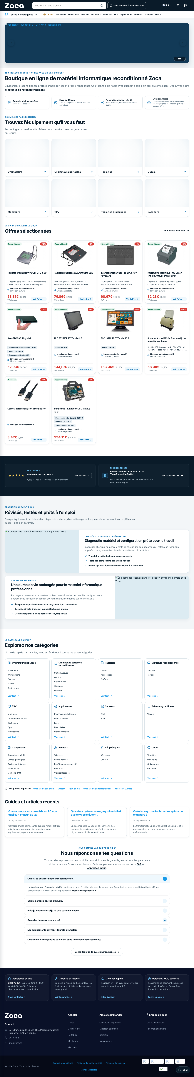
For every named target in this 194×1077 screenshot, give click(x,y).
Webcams (105, 755)
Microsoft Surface (123, 788)
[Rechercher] (102, 5)
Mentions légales (89, 1070)
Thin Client (13, 670)
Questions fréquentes (110, 1022)
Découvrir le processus (84, 890)
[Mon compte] (178, 5)
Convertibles (60, 681)
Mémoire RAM (14, 773)
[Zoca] (14, 5)
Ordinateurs (60, 14)
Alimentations (14, 768)
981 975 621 (14, 983)
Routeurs (58, 768)
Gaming (11, 679)
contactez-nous (96, 867)
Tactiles (150, 675)
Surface (104, 679)
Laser (56, 723)
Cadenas (58, 686)
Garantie (103, 1035)
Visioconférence (62, 773)
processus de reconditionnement (25, 89)
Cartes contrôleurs (16, 764)
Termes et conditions (63, 1063)
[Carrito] (185, 5)
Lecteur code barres (17, 718)
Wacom (150, 714)
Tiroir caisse (13, 731)
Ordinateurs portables (78, 14)
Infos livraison (109, 997)
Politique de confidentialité (89, 1063)
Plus (157, 14)
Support (151, 670)
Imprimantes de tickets (65, 714)
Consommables (61, 731)
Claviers (104, 759)
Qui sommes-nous (155, 1022)
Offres (71, 1022)
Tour (103, 718)
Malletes (58, 690)
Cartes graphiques (16, 759)
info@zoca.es (15, 1043)
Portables (151, 768)
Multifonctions (61, 718)
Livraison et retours (108, 1028)
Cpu (10, 727)
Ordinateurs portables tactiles (97, 788)
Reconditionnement (156, 1028)
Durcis (104, 670)
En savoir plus (156, 997)
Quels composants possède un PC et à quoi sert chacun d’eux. (32, 813)
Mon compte (105, 1041)
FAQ (139, 864)
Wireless (58, 755)
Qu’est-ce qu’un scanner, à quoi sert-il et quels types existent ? (96, 813)
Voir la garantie (63, 997)
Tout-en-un (13, 688)
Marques (149, 14)
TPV (116, 14)
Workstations (14, 675)
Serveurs (138, 14)
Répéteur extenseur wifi (65, 764)
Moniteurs (96, 14)
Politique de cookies (115, 1063)
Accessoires (106, 675)
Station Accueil (61, 673)
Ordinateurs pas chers (43, 788)
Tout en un (13, 723)
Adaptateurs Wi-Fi (16, 755)
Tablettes (107, 14)
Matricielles (59, 727)
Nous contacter (17, 997)
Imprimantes (126, 14)
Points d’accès (61, 759)
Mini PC (11, 683)
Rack (103, 714)
